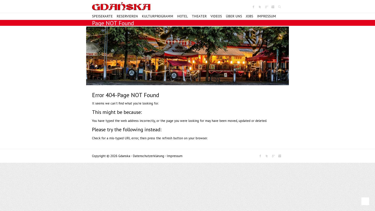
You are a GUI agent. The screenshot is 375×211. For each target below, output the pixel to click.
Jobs (249, 16)
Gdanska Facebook (253, 7)
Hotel (182, 16)
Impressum (266, 16)
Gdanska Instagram (273, 7)
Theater (199, 16)
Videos (216, 16)
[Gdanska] (121, 7)
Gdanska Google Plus (266, 7)
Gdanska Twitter (260, 7)
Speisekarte (102, 16)
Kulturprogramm (157, 16)
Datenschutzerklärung (148, 156)
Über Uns (234, 16)
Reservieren (127, 16)
